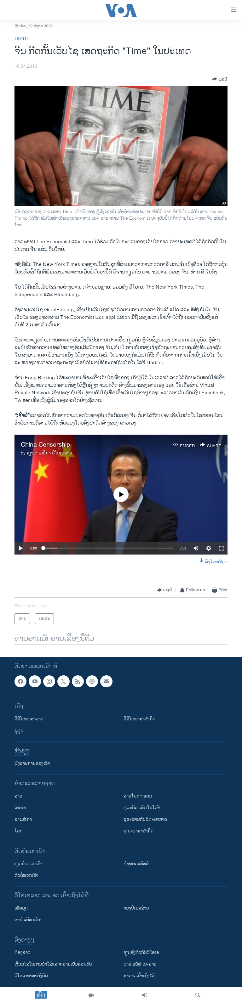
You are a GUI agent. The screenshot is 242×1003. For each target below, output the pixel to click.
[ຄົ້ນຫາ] (197, 995)
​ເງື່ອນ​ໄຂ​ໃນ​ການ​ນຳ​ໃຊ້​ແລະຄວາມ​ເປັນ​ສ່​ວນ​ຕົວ (53, 964)
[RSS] (78, 681)
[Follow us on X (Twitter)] (63, 681)
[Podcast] (92, 681)
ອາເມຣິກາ (23, 819)
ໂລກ (18, 831)
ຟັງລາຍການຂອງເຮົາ (32, 763)
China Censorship (45, 445)
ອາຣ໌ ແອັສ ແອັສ (27, 920)
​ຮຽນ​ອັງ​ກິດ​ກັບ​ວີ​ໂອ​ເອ (141, 952)
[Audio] (144, 995)
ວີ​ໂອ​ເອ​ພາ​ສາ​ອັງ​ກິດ (31, 976)
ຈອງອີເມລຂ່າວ (136, 908)
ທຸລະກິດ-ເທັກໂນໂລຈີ (142, 808)
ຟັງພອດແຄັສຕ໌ (136, 864)
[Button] (220, 79)
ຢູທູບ (18, 731)
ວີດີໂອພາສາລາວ (28, 719)
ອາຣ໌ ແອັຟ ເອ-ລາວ (140, 964)
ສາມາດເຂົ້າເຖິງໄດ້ (139, 976)
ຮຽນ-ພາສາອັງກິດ (138, 831)
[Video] (91, 995)
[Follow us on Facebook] (20, 681)
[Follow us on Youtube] (35, 681)
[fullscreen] (221, 548)
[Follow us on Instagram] (49, 681)
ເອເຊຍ (21, 38)
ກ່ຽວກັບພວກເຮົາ (28, 864)
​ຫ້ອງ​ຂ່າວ (22, 952)
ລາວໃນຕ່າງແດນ (138, 796)
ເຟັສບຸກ (21, 908)
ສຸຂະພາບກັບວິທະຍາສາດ (145, 819)
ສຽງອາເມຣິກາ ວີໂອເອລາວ (49, 453)
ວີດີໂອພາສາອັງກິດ (139, 719)
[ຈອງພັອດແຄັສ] (106, 681)
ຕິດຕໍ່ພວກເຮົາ (26, 875)
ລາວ (18, 796)
